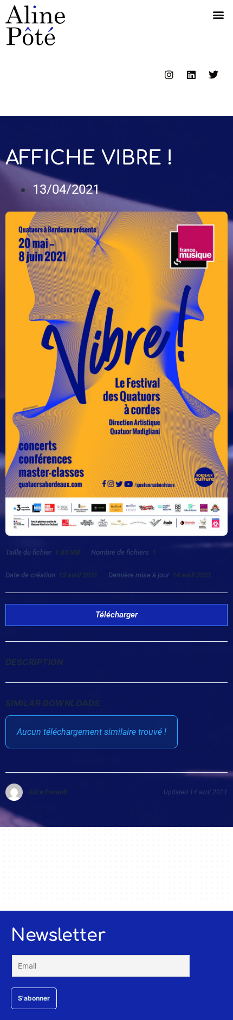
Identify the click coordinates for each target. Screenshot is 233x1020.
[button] (219, 14)
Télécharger (116, 615)
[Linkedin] (191, 74)
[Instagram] (169, 74)
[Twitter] (213, 74)
